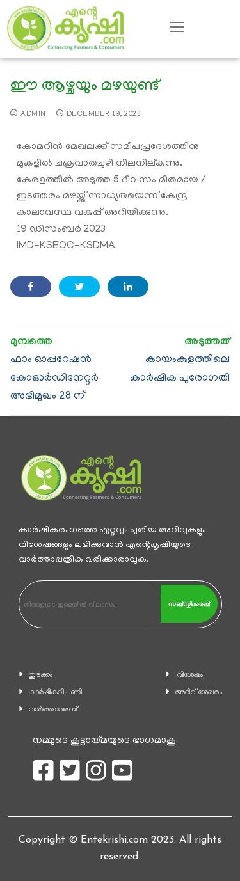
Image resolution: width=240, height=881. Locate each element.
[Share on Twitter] (79, 286)
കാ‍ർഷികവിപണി (56, 692)
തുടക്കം (40, 675)
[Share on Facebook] (30, 286)
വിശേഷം (190, 675)
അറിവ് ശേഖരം (198, 692)
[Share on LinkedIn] (128, 286)
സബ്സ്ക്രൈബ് (189, 604)
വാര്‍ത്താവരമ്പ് (53, 710)
